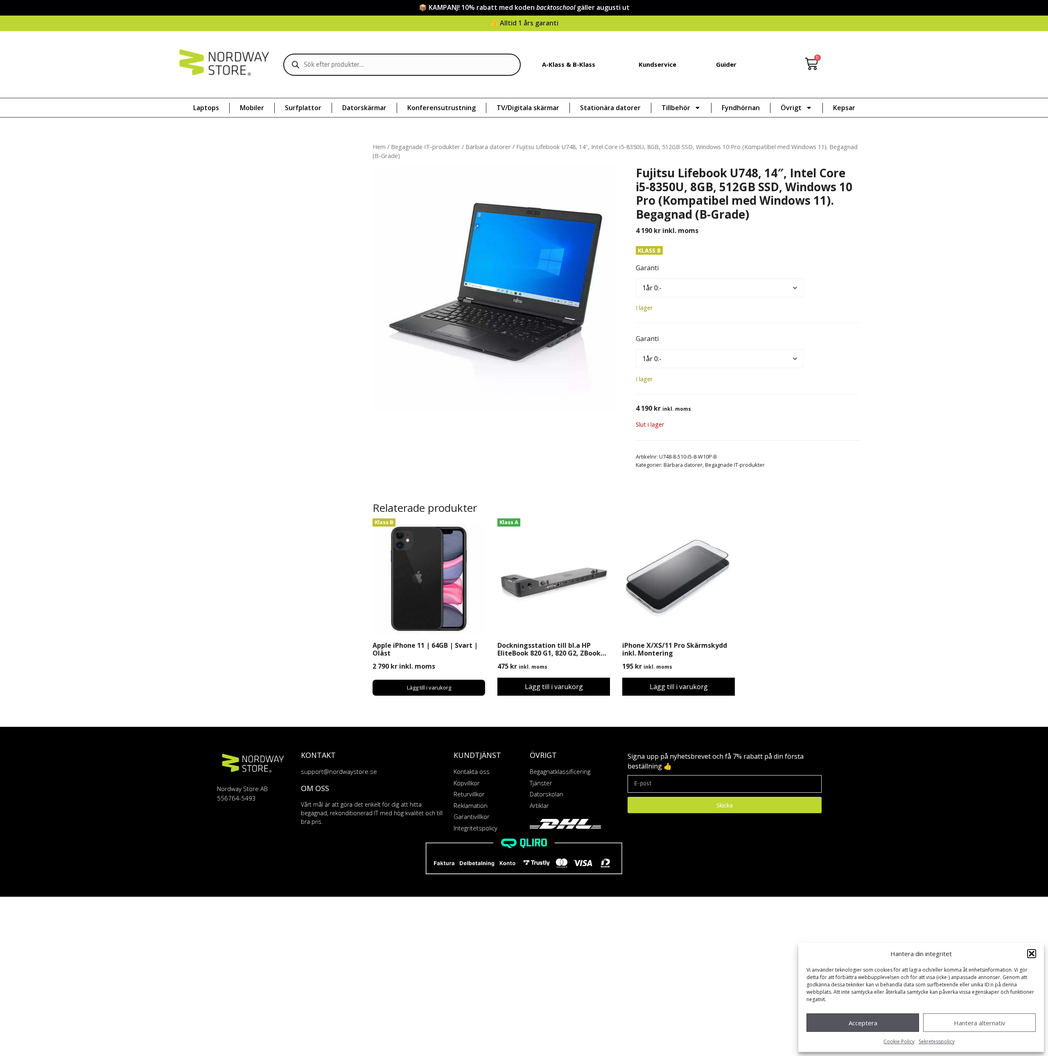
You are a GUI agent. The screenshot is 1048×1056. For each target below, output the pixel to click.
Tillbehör (676, 107)
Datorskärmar (364, 107)
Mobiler (252, 107)
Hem (379, 146)
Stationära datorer (610, 107)
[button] (1032, 954)
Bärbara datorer (488, 146)
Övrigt (791, 107)
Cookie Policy (899, 1041)
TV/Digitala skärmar (528, 107)
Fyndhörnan (741, 107)
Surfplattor (303, 107)
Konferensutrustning (441, 107)
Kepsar (844, 107)
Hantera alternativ (979, 1023)
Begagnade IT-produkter (425, 146)
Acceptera (863, 1023)
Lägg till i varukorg (429, 687)
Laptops (206, 107)
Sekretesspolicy (937, 1041)
